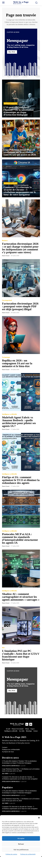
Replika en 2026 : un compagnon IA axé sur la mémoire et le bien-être (17, 363)
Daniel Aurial (5, 255)
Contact (4, 747)
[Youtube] (30, 724)
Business (5, 240)
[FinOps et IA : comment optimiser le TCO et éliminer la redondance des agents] (21, 452)
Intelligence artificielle (10, 103)
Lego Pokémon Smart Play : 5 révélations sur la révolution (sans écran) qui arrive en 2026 (21, 799)
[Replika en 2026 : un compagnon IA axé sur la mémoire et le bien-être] (21, 335)
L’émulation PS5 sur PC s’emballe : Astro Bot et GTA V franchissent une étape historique (20, 655)
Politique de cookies (11, 854)
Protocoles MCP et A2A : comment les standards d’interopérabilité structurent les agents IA (20, 538)
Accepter (21, 838)
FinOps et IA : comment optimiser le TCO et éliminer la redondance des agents (21, 480)
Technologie (6, 357)
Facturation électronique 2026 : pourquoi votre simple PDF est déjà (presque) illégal (20, 306)
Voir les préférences (21, 850)
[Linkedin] (26, 724)
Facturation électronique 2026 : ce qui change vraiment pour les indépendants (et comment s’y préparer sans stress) (20, 248)
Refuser (21, 844)
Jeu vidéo (6, 146)
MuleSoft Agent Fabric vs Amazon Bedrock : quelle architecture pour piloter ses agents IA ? (19, 422)
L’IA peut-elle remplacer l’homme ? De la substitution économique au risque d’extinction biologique (19, 762)
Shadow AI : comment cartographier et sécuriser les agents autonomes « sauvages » (20, 596)
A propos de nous (8, 751)
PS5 (3, 647)
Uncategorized (7, 300)
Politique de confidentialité (27, 854)
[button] (39, 818)
